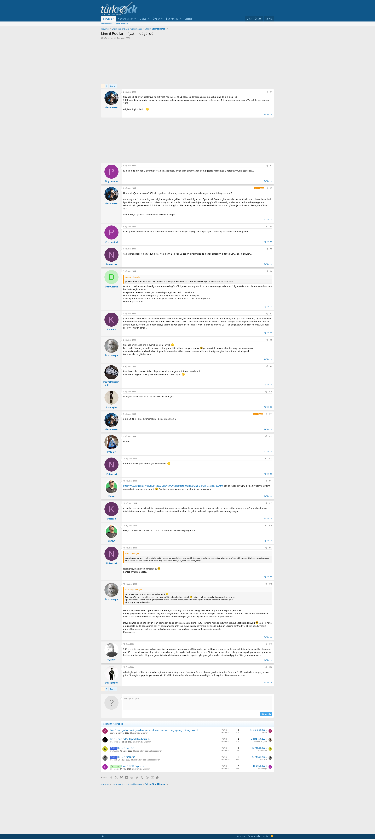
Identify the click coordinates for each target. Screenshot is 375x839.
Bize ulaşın (241, 836)
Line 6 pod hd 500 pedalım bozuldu (130, 739)
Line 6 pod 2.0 (126, 748)
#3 (271, 188)
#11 (270, 414)
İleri (111, 86)
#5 (271, 249)
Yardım (266, 836)
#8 (271, 340)
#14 (270, 481)
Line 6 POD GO (126, 757)
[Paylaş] (267, 92)
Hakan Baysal (261, 741)
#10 (270, 391)
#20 (270, 667)
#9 (271, 366)
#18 (270, 584)
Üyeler (156, 18)
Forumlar (108, 18)
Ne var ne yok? (125, 18)
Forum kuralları (254, 836)
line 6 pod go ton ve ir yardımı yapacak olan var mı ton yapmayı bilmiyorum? (154, 730)
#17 (270, 548)
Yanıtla (269, 114)
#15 (270, 503)
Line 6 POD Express (132, 766)
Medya (142, 18)
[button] (135, 18)
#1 (271, 92)
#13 (270, 458)
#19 (270, 644)
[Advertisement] (187, 61)
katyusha (115, 751)
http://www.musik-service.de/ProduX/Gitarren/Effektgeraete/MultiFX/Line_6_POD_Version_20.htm (173, 485)
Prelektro (109, 38)
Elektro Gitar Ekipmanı (139, 733)
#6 (271, 271)
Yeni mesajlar (106, 23)
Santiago (115, 769)
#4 (271, 226)
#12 (270, 436)
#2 (271, 165)
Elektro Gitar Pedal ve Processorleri (147, 751)
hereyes (114, 742)
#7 (271, 313)
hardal (114, 760)
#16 (270, 525)
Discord (188, 18)
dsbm (112, 733)
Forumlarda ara (121, 23)
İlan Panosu (172, 18)
